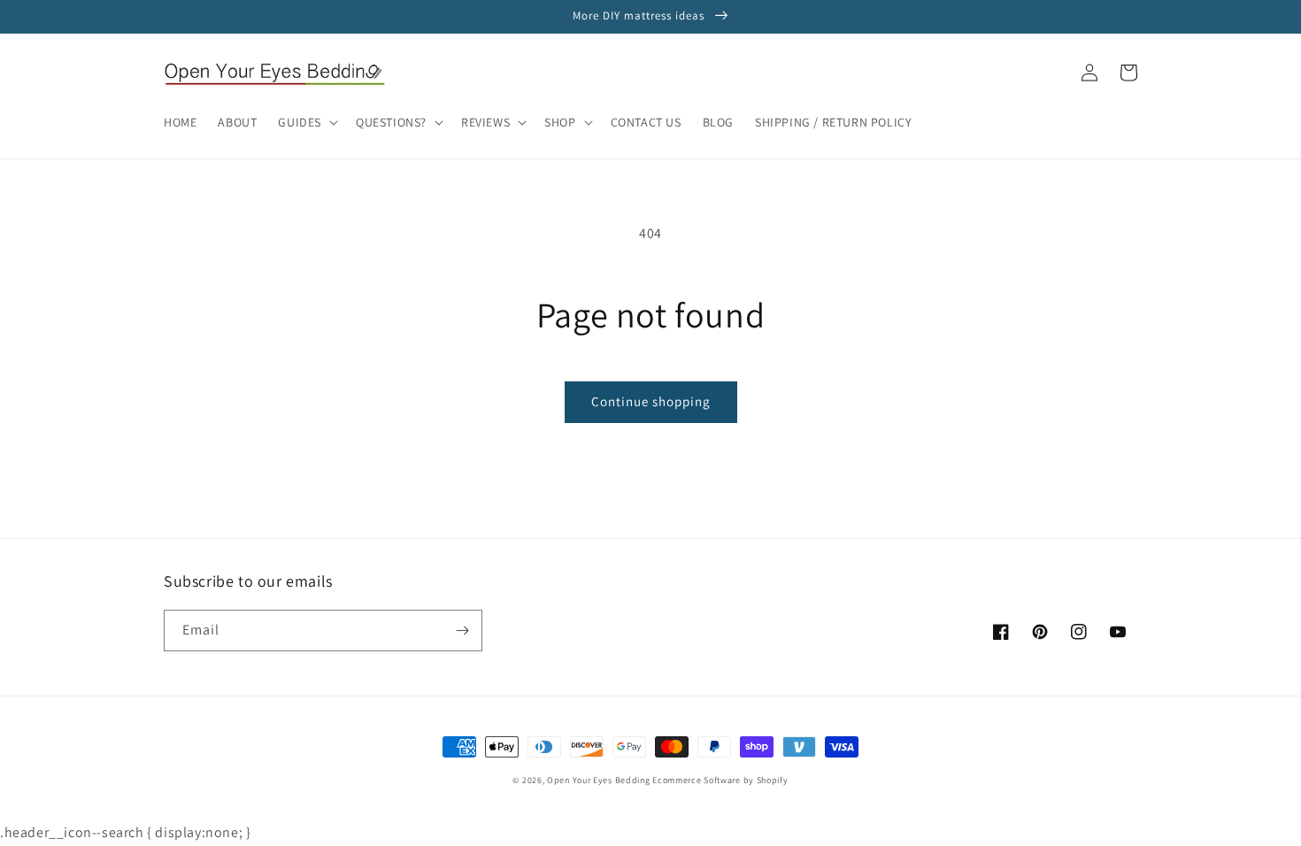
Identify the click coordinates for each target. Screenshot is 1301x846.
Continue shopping (651, 401)
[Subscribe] (462, 630)
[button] (306, 122)
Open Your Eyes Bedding (598, 780)
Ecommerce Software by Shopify (720, 780)
